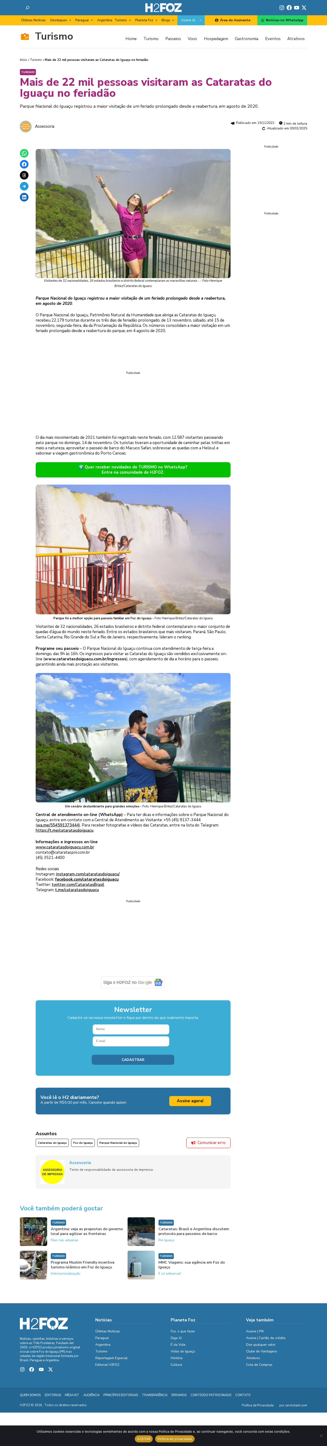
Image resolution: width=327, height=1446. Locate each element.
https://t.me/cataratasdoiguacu (64, 830)
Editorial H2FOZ (107, 1364)
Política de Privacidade (258, 1405)
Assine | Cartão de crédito (266, 1338)
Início (23, 60)
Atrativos (253, 1358)
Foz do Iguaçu (83, 1143)
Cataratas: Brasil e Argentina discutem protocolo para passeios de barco (193, 1231)
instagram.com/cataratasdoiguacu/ (88, 874)
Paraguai (82, 20)
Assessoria (44, 126)
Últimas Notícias (33, 20)
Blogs (166, 20)
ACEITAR (143, 1439)
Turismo (121, 20)
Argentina (104, 20)
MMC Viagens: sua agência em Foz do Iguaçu (191, 1265)
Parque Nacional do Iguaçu (118, 1143)
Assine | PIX (255, 1331)
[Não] (321, 1435)
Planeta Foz (144, 20)
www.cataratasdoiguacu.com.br (65, 847)
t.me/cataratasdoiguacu (77, 890)
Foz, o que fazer (183, 1331)
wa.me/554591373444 (58, 825)
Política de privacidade (175, 1439)
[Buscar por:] (27, 7)
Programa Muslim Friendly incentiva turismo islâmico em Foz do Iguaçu (82, 1265)
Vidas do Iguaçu (183, 1351)
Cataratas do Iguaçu (52, 1143)
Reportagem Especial (111, 1358)
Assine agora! (190, 1101)
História (176, 1358)
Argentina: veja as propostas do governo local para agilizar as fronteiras (87, 1231)
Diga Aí (176, 1338)
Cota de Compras (259, 1364)
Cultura (176, 1364)
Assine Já (188, 20)
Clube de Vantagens (261, 1351)
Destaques (59, 20)
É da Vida (178, 1344)
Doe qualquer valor (261, 1344)
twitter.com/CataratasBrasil (78, 884)
